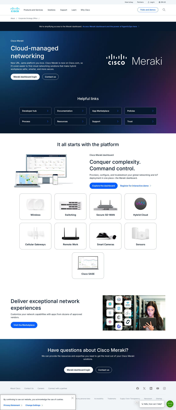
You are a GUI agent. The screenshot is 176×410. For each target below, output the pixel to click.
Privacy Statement (12, 405)
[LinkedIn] (151, 388)
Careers (41, 388)
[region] (38, 402)
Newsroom (148, 399)
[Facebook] (137, 388)
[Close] (72, 398)
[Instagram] (164, 388)
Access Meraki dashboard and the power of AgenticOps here (110, 26)
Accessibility (98, 399)
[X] (144, 388)
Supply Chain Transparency (130, 399)
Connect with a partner (57, 388)
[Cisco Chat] (169, 403)
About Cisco (15, 388)
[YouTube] (157, 388)
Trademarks (112, 399)
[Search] (164, 9)
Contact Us (28, 388)
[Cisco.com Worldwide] (15, 9)
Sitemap (159, 399)
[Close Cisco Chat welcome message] (136, 402)
